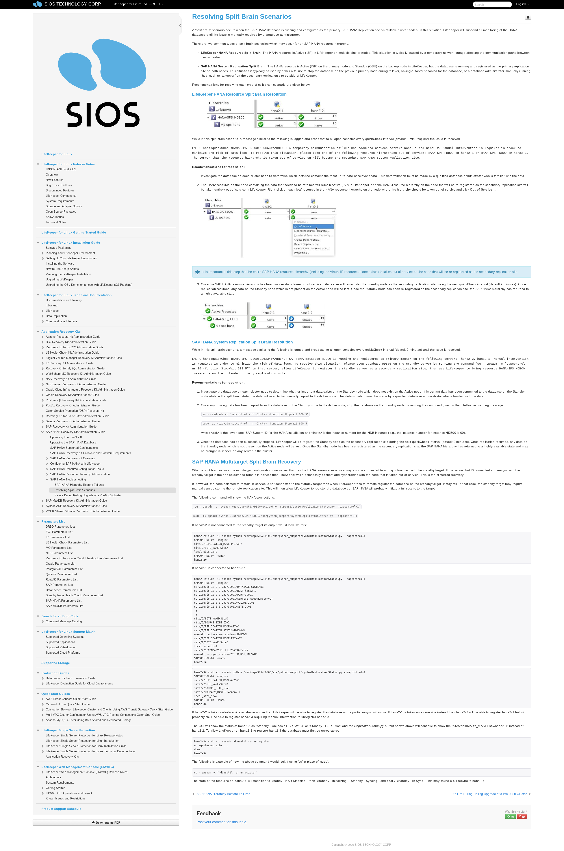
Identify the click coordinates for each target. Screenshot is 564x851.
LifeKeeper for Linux (56, 154)
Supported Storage (55, 663)
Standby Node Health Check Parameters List (74, 595)
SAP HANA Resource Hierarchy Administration (80, 474)
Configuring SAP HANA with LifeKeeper (75, 463)
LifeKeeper (52, 310)
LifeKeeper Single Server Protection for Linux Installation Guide (86, 746)
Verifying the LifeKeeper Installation (68, 274)
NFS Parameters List (59, 553)
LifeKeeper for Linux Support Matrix (68, 631)
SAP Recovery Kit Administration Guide (71, 426)
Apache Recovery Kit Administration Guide (73, 336)
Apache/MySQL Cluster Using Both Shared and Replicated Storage (89, 720)
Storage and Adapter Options (64, 206)
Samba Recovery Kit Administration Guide (73, 421)
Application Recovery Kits (61, 331)
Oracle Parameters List (60, 563)
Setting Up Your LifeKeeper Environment (71, 258)
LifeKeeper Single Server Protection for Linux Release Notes (84, 735)
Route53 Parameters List (62, 579)
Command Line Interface (61, 321)
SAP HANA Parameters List (64, 600)
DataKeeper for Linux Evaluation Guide (70, 678)
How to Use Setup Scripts (62, 269)
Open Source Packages (61, 211)
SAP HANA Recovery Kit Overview (72, 458)
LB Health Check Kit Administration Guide (72, 352)
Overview (52, 174)
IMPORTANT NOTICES (61, 169)
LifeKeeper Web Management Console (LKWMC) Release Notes (87, 772)
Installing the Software (60, 263)
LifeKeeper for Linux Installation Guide (70, 242)
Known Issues (55, 217)
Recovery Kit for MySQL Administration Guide (75, 368)
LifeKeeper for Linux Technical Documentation (76, 295)
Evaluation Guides (55, 673)
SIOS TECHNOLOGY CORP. (73, 4)
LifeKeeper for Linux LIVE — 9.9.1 (137, 4)
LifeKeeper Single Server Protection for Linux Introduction (82, 740)
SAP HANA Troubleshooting (68, 479)
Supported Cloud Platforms (63, 652)
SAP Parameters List (59, 584)
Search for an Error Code (59, 616)
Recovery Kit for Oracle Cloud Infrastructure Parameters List (84, 558)
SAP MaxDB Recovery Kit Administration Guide (76, 500)
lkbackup (51, 305)
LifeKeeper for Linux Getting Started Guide (73, 232)
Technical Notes (56, 222)
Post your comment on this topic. (222, 821)
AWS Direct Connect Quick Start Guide (71, 699)
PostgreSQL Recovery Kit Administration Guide (76, 400)
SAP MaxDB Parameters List (64, 606)
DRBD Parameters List (60, 526)
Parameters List (53, 521)
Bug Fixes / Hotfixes (59, 185)
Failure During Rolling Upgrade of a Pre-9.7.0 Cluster (88, 495)
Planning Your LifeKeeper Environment (70, 253)
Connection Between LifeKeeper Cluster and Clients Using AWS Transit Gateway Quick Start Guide (109, 709)
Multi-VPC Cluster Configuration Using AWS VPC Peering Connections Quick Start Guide (103, 714)
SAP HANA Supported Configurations (74, 447)
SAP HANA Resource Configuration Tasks (77, 469)
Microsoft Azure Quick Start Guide (68, 704)
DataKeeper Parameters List (64, 590)
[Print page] (528, 17)
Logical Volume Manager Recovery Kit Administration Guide (84, 358)
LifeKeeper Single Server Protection (68, 730)
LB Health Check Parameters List (67, 542)
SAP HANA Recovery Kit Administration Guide (75, 432)
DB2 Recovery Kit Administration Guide (71, 342)
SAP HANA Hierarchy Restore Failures (79, 484)
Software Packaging (58, 247)
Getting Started (55, 788)
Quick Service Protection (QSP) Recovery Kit (75, 410)
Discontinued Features (60, 190)
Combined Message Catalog (64, 621)
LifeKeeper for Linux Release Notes (68, 164)
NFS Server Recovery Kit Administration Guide (76, 384)
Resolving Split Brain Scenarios (75, 490)
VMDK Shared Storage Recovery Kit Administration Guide (83, 511)
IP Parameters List (58, 537)
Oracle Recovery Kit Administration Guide (72, 395)
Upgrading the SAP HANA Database (73, 442)
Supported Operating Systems (65, 636)
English (521, 4)
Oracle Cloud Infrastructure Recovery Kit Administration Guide (85, 389)
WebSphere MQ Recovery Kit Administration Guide (78, 373)
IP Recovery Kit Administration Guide (69, 363)
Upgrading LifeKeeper (59, 279)
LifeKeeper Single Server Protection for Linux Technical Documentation (91, 751)
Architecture (53, 777)
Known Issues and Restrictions (65, 798)
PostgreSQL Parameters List (64, 569)
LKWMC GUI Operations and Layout (69, 793)
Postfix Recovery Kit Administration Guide (73, 405)
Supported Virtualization (61, 647)
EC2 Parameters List (59, 532)
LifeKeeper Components (61, 195)
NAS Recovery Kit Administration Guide (71, 379)
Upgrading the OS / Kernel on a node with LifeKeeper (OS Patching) (89, 284)
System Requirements (60, 201)
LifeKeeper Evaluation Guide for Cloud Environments (79, 683)
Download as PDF (107, 822)
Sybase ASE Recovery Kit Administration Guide (76, 506)
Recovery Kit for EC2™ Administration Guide (74, 347)
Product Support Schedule (61, 808)
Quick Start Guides (55, 693)
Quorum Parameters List (61, 574)
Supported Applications (60, 642)
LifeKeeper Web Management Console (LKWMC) (77, 767)
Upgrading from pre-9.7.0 (66, 437)
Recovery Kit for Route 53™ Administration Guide (77, 416)
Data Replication (56, 316)
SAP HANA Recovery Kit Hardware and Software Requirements (90, 453)
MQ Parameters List (59, 547)
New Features (54, 180)
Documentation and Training (64, 300)
